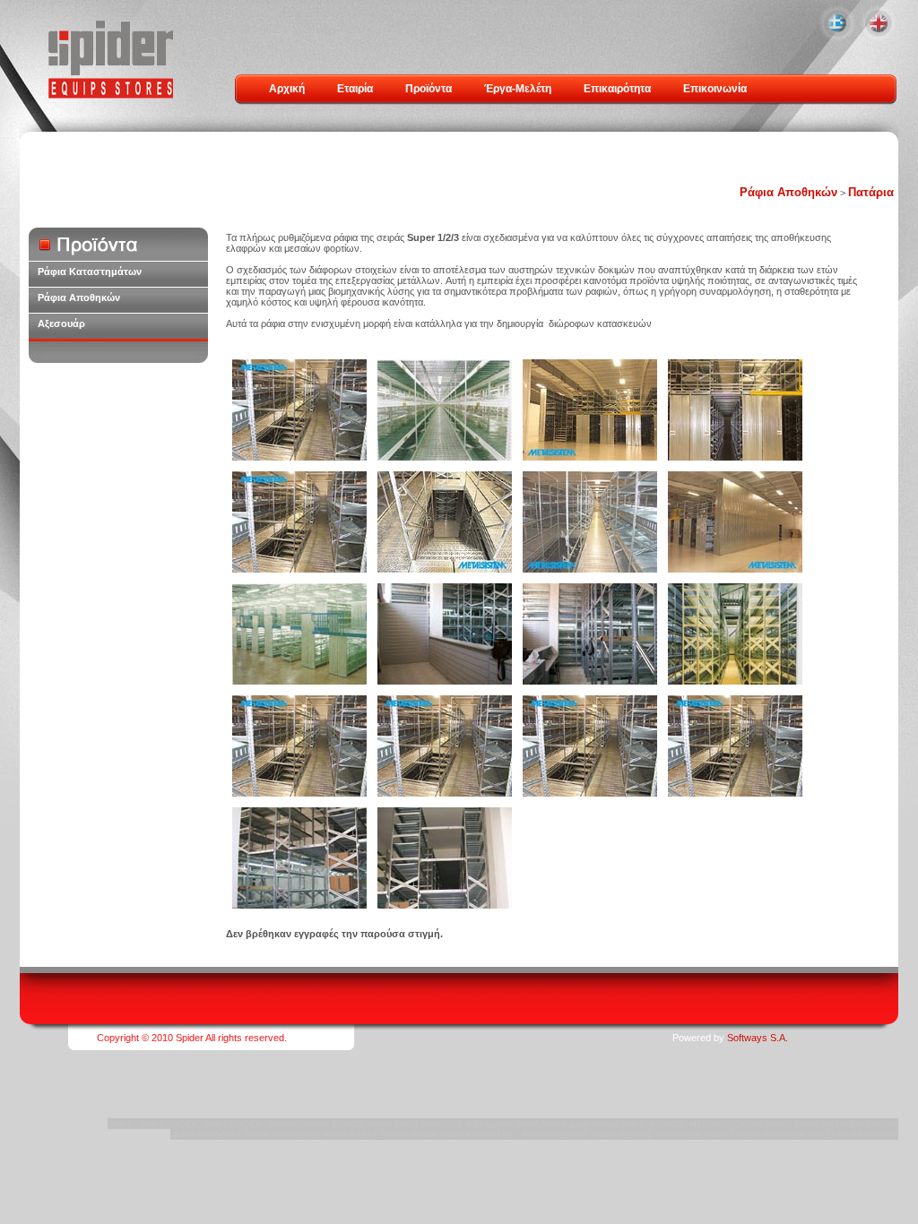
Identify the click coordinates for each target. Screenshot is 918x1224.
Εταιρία (355, 88)
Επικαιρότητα (617, 88)
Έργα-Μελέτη (517, 88)
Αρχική (287, 88)
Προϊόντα (428, 88)
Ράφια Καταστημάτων (90, 271)
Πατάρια (871, 192)
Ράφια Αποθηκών (788, 192)
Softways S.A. (757, 1037)
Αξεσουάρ (61, 323)
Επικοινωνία (715, 88)
